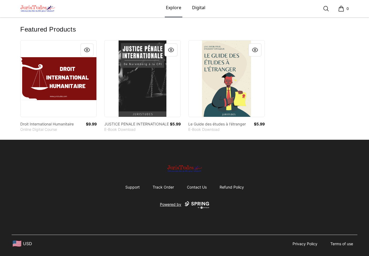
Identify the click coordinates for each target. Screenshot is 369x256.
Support (132, 187)
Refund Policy (232, 187)
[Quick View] (86, 49)
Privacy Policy (305, 243)
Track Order (163, 187)
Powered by (170, 204)
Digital (198, 8)
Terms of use (341, 243)
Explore (173, 8)
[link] (58, 78)
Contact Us (197, 187)
